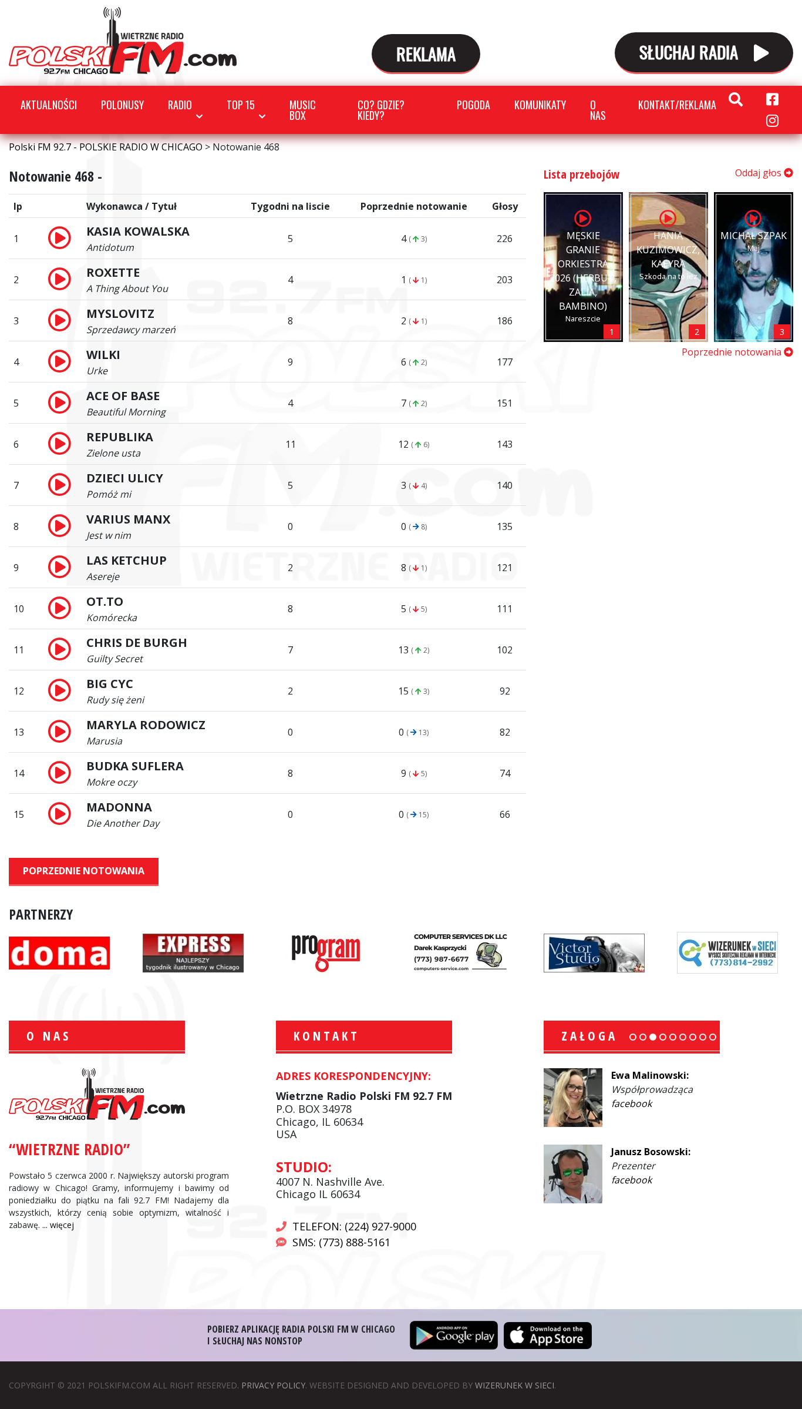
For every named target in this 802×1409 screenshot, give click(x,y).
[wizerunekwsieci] (727, 951)
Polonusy (122, 104)
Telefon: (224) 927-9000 (354, 1226)
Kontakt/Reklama (677, 104)
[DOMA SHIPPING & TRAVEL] (59, 951)
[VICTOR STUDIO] (594, 951)
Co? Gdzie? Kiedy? (381, 110)
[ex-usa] (193, 951)
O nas (598, 110)
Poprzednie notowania (83, 870)
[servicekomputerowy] (460, 951)
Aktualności (49, 104)
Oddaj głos (759, 172)
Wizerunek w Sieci (514, 1385)
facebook (631, 1103)
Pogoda (473, 104)
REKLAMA (426, 53)
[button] (632, 1037)
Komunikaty (540, 104)
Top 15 (241, 104)
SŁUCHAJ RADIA (690, 51)
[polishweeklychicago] (326, 951)
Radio (180, 104)
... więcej (58, 1224)
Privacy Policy (273, 1385)
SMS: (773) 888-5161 (341, 1242)
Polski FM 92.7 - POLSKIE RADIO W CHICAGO (123, 40)
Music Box (302, 110)
